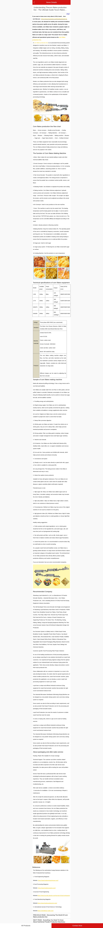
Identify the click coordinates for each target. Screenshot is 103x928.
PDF (68, 14)
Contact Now (77, 926)
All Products (25, 926)
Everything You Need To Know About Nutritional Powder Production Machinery (49, 921)
